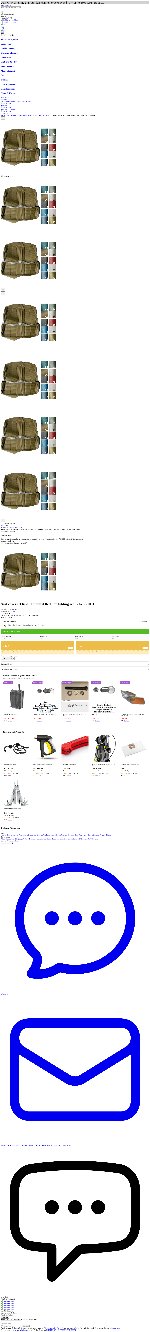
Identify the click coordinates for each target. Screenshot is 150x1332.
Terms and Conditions (59, 839)
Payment (51, 835)
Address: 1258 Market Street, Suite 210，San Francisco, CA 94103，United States (42, 1145)
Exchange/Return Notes (9, 669)
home (3, 115)
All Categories (93, 839)
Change (144, 621)
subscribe (5, 1317)
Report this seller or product (10, 527)
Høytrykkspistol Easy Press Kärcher (42, 764)
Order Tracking (73, 835)
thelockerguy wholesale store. (21, 1330)
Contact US (5, 843)
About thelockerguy (8, 839)
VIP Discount (82, 839)
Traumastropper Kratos (10, 764)
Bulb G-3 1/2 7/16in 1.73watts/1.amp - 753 (44, 714)
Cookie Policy (73, 839)
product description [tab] (7, 541)
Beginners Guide (35, 839)
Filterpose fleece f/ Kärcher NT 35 (130, 764)
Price (24, 835)
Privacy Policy (46, 839)
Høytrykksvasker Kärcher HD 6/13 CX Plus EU (103, 765)
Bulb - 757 (94, 714)
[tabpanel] (75, 572)
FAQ (11, 843)
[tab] (75, 543)
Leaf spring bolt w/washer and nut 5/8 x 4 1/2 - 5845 (75, 715)
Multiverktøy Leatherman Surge (12, 808)
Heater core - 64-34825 (10, 714)
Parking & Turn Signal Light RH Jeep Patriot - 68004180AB (133, 715)
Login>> (10, 721)
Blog (17, 839)
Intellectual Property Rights (101, 835)
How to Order (18, 835)
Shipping (57, 835)
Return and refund (85, 835)
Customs (64, 835)
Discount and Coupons (35, 835)
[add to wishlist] (2, 659)
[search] (2, 12)
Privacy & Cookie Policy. (52, 1328)
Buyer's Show (24, 839)
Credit (45, 835)
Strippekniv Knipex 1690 (69, 764)
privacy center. (115, 1328)
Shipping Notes (6, 664)
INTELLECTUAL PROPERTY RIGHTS (61, 1330)
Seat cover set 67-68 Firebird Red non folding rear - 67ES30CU (29, 115)
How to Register (6, 835)
